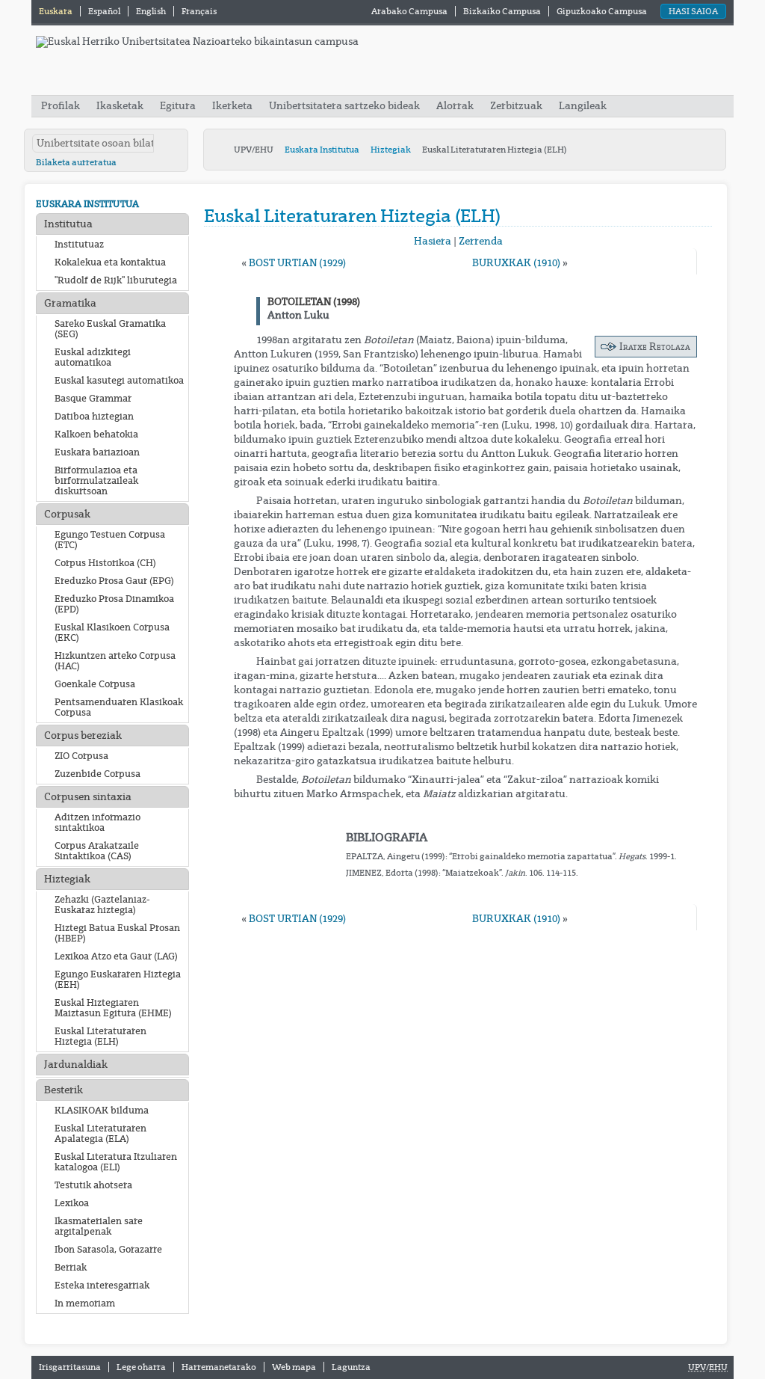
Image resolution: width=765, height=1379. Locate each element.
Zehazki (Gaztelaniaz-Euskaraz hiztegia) (102, 904)
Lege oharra (141, 1367)
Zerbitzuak (516, 105)
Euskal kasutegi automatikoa (119, 380)
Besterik (63, 1090)
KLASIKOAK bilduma (102, 1110)
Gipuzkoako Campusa (602, 11)
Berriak (71, 1267)
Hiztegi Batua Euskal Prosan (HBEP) (117, 933)
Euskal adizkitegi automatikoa (93, 357)
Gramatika (70, 303)
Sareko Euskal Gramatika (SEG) (110, 329)
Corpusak (67, 514)
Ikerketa (233, 105)
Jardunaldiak (76, 1064)
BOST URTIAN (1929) (297, 262)
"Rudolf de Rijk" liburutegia (116, 280)
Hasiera (432, 241)
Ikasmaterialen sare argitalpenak (99, 1226)
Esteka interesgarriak (102, 1285)
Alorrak (455, 105)
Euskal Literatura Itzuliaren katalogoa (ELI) (116, 1162)
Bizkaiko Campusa (502, 11)
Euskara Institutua (322, 149)
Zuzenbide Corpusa (97, 774)
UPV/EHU (253, 149)
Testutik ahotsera (93, 1185)
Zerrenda (481, 241)
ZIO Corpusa (81, 756)
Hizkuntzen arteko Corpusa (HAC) (115, 661)
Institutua (68, 224)
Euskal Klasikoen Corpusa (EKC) (112, 632)
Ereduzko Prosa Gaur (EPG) (114, 581)
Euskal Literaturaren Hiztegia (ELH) (100, 1036)
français (199, 11)
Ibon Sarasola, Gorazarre (108, 1249)
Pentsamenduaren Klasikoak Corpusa (119, 707)
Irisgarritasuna (70, 1367)
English (151, 11)
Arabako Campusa (409, 11)
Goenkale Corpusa (95, 684)
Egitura (178, 105)
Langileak (583, 105)
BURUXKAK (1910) (516, 262)
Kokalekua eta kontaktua (110, 262)
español (105, 11)
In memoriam (85, 1303)
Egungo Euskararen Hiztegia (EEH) (118, 979)
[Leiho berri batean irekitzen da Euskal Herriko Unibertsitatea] (197, 42)
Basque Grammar (93, 398)
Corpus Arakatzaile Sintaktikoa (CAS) (97, 851)
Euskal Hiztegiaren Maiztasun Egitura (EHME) (113, 1008)
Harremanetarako (219, 1367)
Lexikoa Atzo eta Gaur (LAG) (116, 956)
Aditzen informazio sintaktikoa (97, 822)
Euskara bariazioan (97, 452)
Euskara (56, 11)
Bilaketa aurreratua (76, 162)
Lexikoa (72, 1203)
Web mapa (294, 1367)
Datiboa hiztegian (94, 416)
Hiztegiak (391, 149)
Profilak (61, 105)
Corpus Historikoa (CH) (105, 563)
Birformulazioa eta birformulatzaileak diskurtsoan (96, 481)
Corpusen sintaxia (87, 796)
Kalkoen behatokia (96, 434)
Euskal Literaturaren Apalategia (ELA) (100, 1133)
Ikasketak (119, 105)
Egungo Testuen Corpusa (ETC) (110, 539)
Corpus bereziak (83, 735)
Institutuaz (79, 244)
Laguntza (351, 1367)
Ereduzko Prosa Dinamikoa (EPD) (114, 604)
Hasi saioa (693, 11)
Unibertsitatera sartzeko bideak (344, 105)
